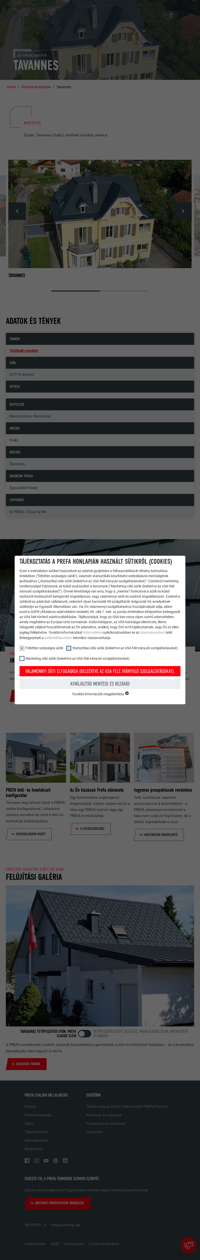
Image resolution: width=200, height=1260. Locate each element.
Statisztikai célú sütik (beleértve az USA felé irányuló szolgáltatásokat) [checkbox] (125, 648)
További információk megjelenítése (98, 694)
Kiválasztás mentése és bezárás (100, 684)
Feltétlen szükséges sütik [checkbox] (44, 648)
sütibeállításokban (58, 638)
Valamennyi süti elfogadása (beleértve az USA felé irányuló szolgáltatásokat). (100, 671)
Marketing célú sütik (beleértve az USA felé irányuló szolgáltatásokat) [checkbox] (78, 658)
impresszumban (152, 632)
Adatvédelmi (93, 632)
